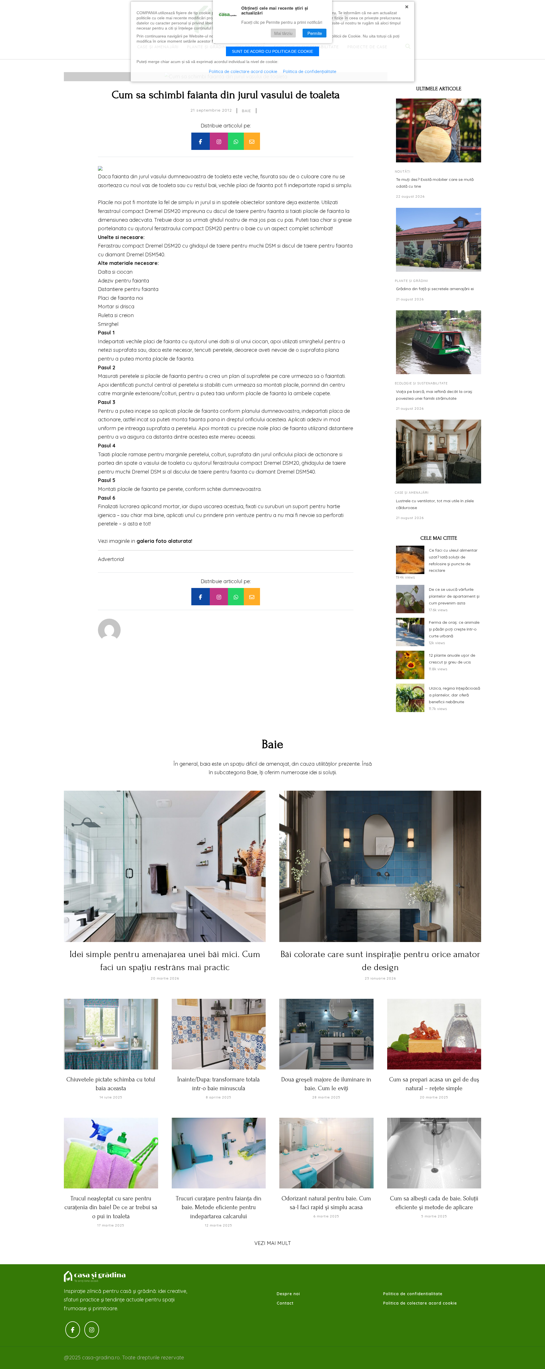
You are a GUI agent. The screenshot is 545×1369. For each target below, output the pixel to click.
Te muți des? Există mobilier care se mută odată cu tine (434, 183)
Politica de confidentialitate (413, 1293)
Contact (285, 1303)
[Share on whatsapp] (236, 141)
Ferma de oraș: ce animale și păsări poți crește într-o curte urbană (454, 629)
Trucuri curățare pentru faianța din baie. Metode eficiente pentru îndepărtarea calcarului (218, 1207)
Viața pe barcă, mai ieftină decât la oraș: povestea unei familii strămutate (434, 395)
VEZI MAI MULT (272, 1243)
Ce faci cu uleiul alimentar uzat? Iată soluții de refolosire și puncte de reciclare (453, 560)
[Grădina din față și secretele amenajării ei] (438, 240)
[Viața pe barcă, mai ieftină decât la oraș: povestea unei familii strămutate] (438, 342)
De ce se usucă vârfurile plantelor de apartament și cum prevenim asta (454, 596)
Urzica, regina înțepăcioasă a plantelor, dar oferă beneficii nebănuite (454, 695)
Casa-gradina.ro (95, 1276)
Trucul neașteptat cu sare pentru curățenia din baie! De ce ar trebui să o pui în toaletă (110, 1207)
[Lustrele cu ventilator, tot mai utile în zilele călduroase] (438, 451)
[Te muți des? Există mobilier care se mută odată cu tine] (438, 130)
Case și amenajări (412, 493)
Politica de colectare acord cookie (420, 1303)
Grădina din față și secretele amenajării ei (435, 288)
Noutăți (402, 171)
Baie (246, 110)
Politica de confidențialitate (309, 71)
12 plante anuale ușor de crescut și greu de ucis (452, 659)
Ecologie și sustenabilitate (421, 383)
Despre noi (288, 1293)
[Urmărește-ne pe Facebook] (72, 1329)
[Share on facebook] (200, 141)
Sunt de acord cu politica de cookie (272, 51)
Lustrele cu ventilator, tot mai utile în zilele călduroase (435, 504)
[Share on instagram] (219, 141)
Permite (314, 33)
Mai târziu (283, 33)
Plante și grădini (411, 281)
